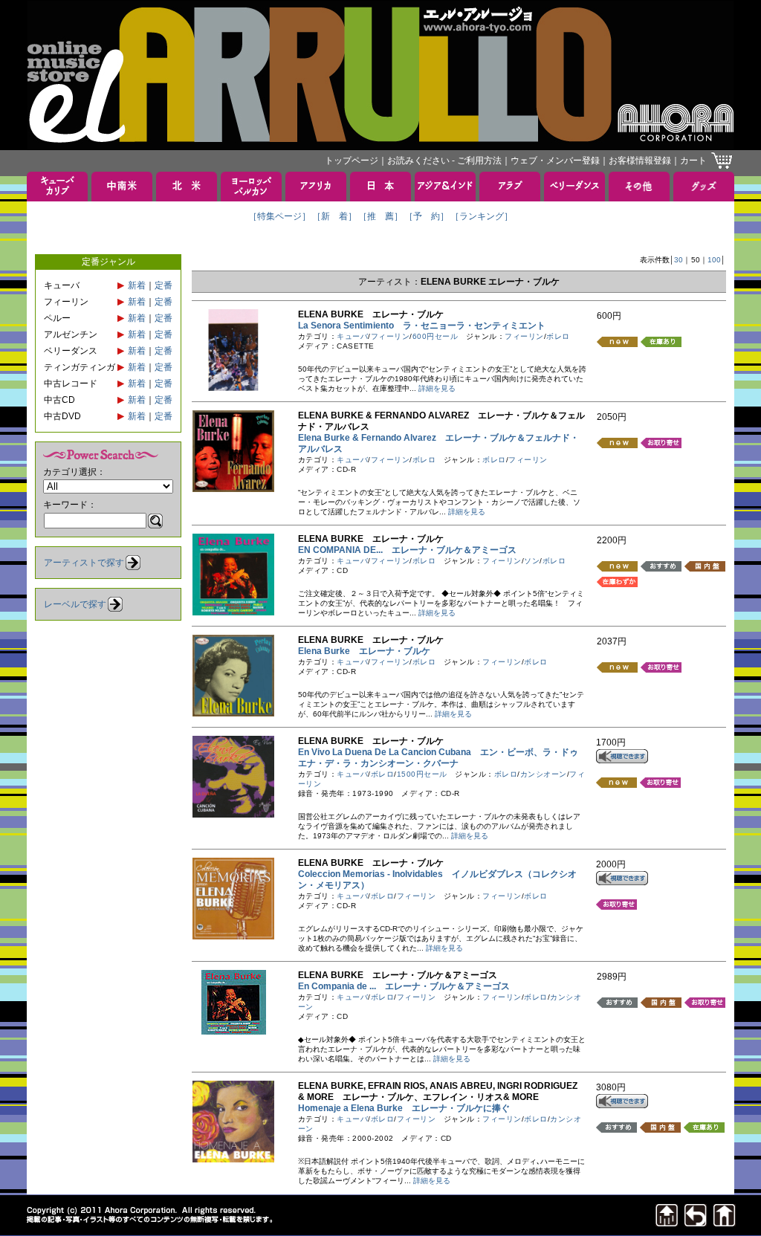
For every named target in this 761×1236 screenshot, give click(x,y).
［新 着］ (334, 216)
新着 (137, 285)
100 (714, 260)
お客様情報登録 (640, 160)
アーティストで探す (84, 562)
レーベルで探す (75, 604)
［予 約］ (426, 216)
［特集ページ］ (279, 216)
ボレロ (558, 336)
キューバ (352, 336)
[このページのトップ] (666, 1222)
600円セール (435, 336)
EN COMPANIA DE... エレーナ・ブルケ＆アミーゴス (407, 550)
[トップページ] (724, 1222)
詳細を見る (437, 388)
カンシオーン (543, 774)
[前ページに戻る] (695, 1222)
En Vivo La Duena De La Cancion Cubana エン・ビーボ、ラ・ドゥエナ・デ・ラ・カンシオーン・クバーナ (438, 758)
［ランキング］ (481, 216)
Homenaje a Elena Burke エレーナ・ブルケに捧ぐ (404, 1108)
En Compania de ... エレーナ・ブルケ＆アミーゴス (404, 986)
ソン (532, 561)
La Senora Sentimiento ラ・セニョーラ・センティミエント (421, 325)
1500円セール (422, 774)
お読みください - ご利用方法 (444, 160)
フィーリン (390, 336)
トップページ (351, 160)
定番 (163, 285)
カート (693, 160)
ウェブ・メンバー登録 (555, 160)
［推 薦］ (380, 216)
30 (678, 260)
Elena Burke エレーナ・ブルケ (364, 651)
